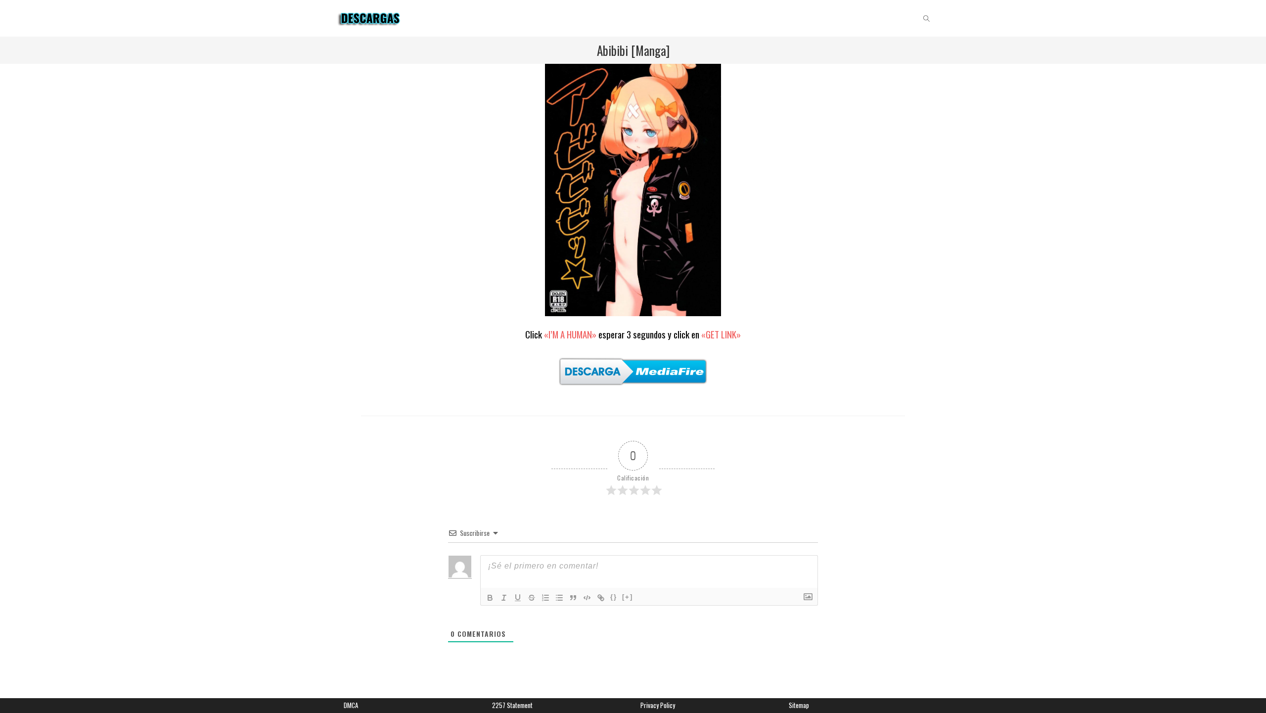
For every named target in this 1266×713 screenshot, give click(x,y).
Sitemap (799, 705)
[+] (627, 597)
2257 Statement (512, 705)
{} (613, 597)
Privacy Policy (657, 705)
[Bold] (490, 598)
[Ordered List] (545, 598)
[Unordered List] (559, 598)
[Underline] (518, 598)
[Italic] (504, 598)
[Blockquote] (573, 598)
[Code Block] (587, 598)
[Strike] (532, 598)
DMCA (351, 705)
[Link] (601, 598)
